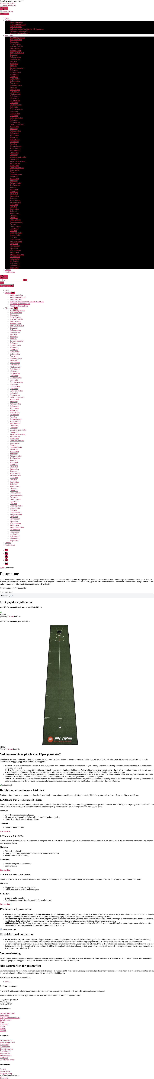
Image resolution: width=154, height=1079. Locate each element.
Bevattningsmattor (16, 68)
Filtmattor (13, 87)
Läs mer (11, 616)
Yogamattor (14, 267)
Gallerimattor (15, 96)
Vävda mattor (15, 257)
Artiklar (13, 3)
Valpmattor (14, 244)
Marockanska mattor (17, 161)
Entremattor (14, 83)
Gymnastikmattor (16, 118)
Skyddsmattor (15, 200)
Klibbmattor (14, 135)
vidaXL (8, 981)
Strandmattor (14, 213)
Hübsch (3, 1031)
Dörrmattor (14, 77)
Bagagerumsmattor (17, 53)
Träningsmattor (15, 220)
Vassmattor (14, 248)
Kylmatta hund (15, 150)
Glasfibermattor (15, 105)
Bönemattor (14, 74)
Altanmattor (14, 42)
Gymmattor (14, 116)
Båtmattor (13, 66)
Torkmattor (14, 218)
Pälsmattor (14, 172)
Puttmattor (13, 181)
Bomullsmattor (15, 72)
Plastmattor (14, 176)
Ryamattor (13, 187)
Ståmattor (13, 207)
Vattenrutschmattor (17, 254)
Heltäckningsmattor (17, 124)
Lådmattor (13, 155)
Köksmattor (14, 142)
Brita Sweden (5, 1020)
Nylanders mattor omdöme (20, 31)
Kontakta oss (11, 5)
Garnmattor (14, 103)
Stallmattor (14, 205)
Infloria (3, 1029)
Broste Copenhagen (7, 1013)
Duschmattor (14, 79)
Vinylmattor (14, 261)
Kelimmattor (14, 133)
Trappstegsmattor (16, 222)
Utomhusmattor (15, 239)
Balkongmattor (15, 57)
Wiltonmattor (14, 265)
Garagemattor (15, 100)
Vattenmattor (14, 252)
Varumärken (4, 3)
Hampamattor (15, 122)
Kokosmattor (14, 139)
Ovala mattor (14, 170)
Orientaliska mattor (17, 168)
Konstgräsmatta (15, 146)
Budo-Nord (4, 1016)
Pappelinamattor (16, 174)
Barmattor (13, 61)
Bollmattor (14, 70)
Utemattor (13, 237)
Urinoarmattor (15, 235)
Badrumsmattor (15, 51)
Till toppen (4, 1078)
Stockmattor (14, 209)
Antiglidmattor (15, 44)
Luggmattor (14, 159)
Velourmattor (14, 259)
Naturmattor (14, 166)
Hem (7, 18)
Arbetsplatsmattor (16, 46)
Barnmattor (14, 64)
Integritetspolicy (6, 1073)
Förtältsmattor (15, 92)
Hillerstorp (4, 1024)
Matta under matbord (18, 25)
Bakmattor (14, 55)
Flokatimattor (15, 90)
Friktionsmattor (15, 94)
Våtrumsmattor (15, 250)
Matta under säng (16, 22)
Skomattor (13, 198)
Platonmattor (14, 179)
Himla (2, 1026)
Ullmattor (13, 231)
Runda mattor (15, 185)
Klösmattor (14, 137)
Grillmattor (14, 111)
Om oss (3, 5)
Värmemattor (15, 246)
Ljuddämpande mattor (18, 157)
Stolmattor (13, 211)
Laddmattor (14, 153)
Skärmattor (14, 194)
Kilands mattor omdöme (19, 33)
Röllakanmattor (15, 183)
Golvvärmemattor (16, 109)
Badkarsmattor (15, 48)
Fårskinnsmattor (16, 85)
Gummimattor (15, 113)
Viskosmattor (15, 263)
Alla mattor (9, 35)
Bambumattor (15, 59)
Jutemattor (13, 129)
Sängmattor (14, 189)
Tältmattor (13, 215)
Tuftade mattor (15, 226)
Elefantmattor (15, 81)
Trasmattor (14, 224)
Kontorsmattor (15, 148)
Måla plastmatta (16, 27)
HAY (2, 1022)
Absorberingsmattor (17, 38)
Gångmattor (14, 98)
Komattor (13, 144)
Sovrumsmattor (15, 202)
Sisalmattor (14, 192)
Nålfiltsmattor (15, 163)
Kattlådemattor (15, 131)
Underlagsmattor (16, 233)
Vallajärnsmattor (16, 241)
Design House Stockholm (9, 1018)
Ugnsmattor (14, 228)
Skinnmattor (14, 196)
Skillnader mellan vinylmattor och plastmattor (27, 29)
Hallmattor (14, 120)
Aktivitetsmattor (16, 40)
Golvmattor (14, 107)
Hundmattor (14, 126)
